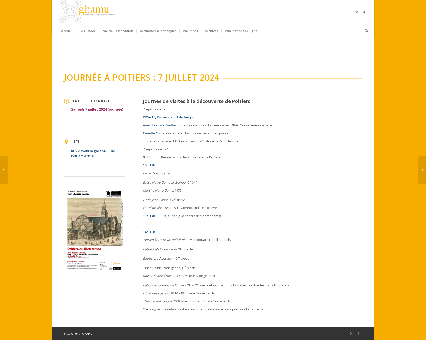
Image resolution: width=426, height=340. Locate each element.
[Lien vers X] (357, 12)
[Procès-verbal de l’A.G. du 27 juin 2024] (422, 170)
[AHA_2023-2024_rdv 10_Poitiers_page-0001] (94, 230)
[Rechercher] (365, 31)
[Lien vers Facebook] (364, 12)
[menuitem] (67, 31)
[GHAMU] (87, 12)
